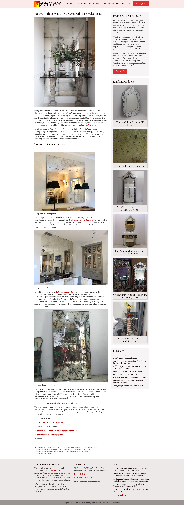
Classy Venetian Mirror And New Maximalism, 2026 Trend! (131, 490)
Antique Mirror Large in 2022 (51, 422)
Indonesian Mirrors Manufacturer (106, 502)
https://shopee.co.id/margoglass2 (48, 434)
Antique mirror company (71, 412)
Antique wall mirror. (87, 125)
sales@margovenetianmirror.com (87, 481)
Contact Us (109, 4)
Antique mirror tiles (65, 292)
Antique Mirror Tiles (61, 451)
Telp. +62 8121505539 (82, 474)
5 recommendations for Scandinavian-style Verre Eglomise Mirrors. (128, 357)
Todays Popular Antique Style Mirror (128, 386)
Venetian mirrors (53, 470)
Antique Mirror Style (83, 449)
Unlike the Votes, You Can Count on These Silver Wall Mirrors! (130, 367)
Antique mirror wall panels (81, 220)
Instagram (60, 403)
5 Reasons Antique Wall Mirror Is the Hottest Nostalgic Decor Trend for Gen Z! (130, 469)
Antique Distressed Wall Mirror (49, 447)
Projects (120, 4)
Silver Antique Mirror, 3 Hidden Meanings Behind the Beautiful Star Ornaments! (129, 475)
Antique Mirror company (70, 447)
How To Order (94, 4)
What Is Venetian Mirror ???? (125, 374)
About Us (71, 4)
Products (81, 4)
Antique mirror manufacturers (62, 449)
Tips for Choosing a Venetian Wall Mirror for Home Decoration (130, 362)
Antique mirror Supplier (43, 451)
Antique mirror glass (89, 447)
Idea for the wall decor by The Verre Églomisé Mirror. (128, 382)
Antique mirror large (42, 449)
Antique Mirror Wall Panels (44, 453)
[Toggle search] (129, 4)
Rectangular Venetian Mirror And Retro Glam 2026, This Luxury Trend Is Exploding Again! (131, 480)
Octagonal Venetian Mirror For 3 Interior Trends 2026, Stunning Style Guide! (129, 485)
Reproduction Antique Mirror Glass (127, 371)
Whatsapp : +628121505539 (85, 477)
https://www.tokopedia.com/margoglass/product (55, 430)
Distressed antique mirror (79, 389)
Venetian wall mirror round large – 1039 (129, 378)
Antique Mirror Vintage (79, 451)
